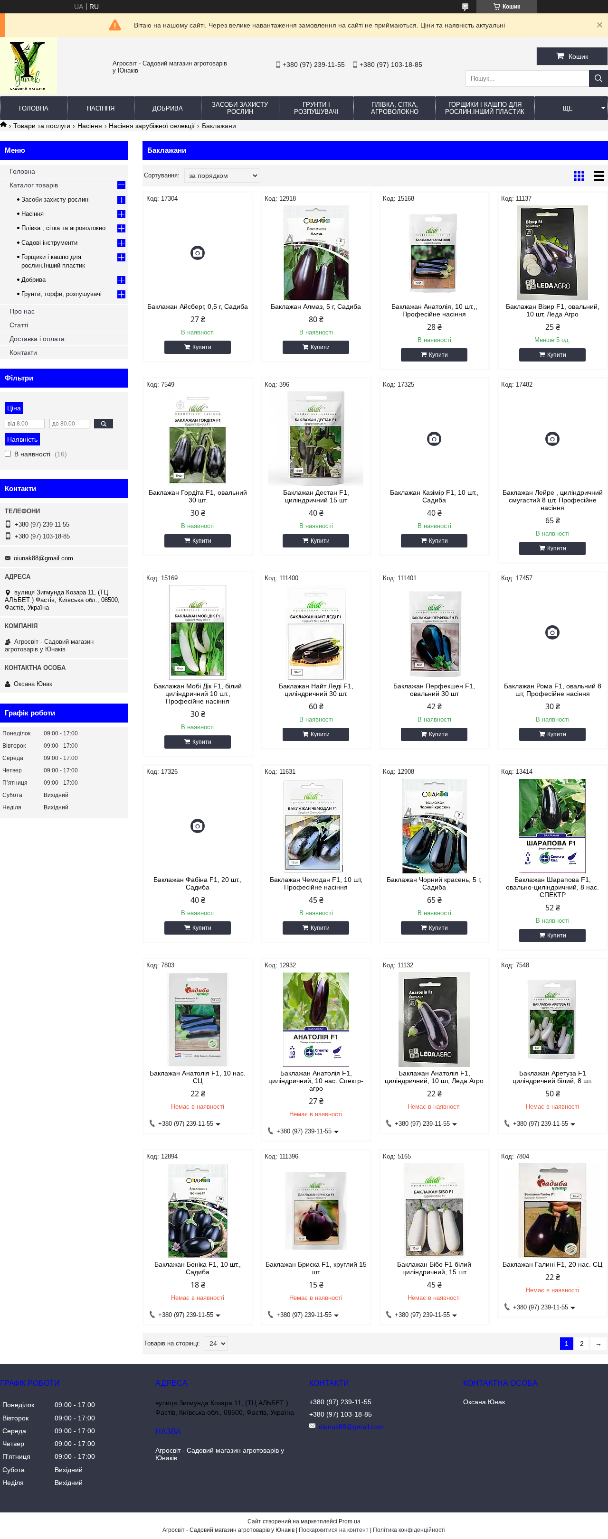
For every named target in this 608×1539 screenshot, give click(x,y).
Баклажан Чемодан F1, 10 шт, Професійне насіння (316, 883)
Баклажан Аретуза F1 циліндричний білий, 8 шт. (552, 1077)
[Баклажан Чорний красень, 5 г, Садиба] (434, 826)
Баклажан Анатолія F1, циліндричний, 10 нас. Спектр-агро (315, 1080)
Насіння (100, 108)
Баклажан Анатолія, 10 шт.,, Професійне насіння (434, 310)
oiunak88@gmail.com (43, 558)
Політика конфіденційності (409, 1530)
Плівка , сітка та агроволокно (63, 228)
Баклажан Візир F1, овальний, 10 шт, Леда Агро (552, 310)
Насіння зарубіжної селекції (152, 126)
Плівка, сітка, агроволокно (394, 108)
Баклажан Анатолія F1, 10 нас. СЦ (198, 1077)
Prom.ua (350, 1521)
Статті (19, 325)
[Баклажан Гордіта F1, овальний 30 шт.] (197, 438)
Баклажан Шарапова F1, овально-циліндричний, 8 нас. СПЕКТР (552, 887)
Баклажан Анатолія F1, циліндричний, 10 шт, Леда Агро (434, 1077)
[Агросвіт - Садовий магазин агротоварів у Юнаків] (28, 92)
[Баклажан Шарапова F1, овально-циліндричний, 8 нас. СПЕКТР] (552, 826)
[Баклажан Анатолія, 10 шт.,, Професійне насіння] (434, 252)
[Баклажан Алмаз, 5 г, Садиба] (316, 252)
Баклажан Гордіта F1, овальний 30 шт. (198, 496)
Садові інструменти (49, 242)
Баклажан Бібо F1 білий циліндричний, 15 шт (434, 1268)
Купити (201, 347)
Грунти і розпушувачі (316, 108)
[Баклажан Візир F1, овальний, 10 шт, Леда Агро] (552, 252)
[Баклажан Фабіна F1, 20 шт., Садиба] (197, 826)
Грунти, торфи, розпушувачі (61, 293)
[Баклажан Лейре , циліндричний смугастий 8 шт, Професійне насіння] (552, 438)
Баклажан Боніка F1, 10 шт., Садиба (197, 1268)
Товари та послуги (41, 126)
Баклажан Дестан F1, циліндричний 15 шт (316, 496)
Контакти (23, 352)
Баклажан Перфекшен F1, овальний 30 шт (434, 689)
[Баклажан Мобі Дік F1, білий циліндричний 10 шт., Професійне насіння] (197, 632)
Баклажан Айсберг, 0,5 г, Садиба (197, 306)
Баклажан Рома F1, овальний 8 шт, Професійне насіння (552, 689)
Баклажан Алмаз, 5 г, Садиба (316, 306)
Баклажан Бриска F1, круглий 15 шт (316, 1268)
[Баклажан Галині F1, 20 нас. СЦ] (552, 1210)
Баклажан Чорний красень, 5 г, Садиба (434, 883)
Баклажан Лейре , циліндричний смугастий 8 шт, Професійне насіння (553, 500)
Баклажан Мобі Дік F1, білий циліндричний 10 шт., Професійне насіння (198, 693)
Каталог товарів (34, 185)
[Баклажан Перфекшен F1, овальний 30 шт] (434, 632)
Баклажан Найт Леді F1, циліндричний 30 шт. (316, 689)
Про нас (22, 311)
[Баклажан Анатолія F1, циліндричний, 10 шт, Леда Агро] (434, 1019)
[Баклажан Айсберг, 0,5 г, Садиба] (197, 252)
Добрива (167, 108)
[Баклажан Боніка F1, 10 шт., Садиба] (197, 1210)
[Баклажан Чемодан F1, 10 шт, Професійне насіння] (316, 826)
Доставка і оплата (37, 339)
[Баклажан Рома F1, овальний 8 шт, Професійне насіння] (552, 632)
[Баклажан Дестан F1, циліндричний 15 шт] (316, 438)
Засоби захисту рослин (240, 108)
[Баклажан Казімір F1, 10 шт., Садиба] (434, 438)
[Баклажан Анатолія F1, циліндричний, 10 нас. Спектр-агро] (316, 1019)
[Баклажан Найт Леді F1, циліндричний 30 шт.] (316, 632)
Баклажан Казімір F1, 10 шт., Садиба (434, 496)
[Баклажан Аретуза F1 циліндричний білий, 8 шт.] (552, 1019)
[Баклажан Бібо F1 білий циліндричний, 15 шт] (434, 1210)
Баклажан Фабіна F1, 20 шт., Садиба (197, 883)
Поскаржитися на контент (334, 1530)
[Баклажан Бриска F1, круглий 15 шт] (316, 1210)
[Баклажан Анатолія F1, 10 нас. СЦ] (197, 1019)
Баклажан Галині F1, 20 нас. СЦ (552, 1264)
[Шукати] (598, 78)
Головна (33, 108)
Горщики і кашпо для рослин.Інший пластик (484, 108)
